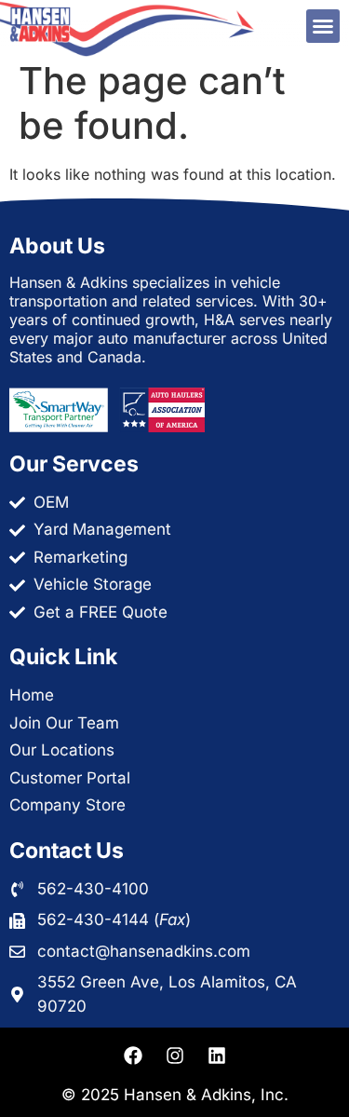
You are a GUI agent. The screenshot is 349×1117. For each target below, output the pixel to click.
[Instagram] (175, 1055)
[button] (323, 26)
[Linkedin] (216, 1055)
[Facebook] (133, 1055)
